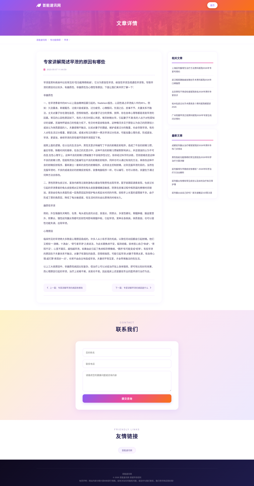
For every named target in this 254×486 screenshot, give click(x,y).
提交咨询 (127, 398)
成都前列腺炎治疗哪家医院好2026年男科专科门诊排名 (192, 147)
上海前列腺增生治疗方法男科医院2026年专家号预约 (192, 69)
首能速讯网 (51, 5)
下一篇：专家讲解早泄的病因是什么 (131, 287)
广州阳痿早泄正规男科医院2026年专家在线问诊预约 (192, 117)
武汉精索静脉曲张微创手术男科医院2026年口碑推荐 (192, 81)
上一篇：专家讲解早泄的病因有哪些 (66, 287)
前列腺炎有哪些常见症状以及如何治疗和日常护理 (192, 182)
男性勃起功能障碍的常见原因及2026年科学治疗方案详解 (192, 159)
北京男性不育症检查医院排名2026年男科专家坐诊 (192, 93)
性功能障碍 (55, 39)
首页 (212, 5)
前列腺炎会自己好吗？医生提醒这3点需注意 (192, 192)
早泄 (65, 39)
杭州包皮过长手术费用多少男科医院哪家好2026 (191, 105)
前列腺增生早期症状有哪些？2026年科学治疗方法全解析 (192, 170)
